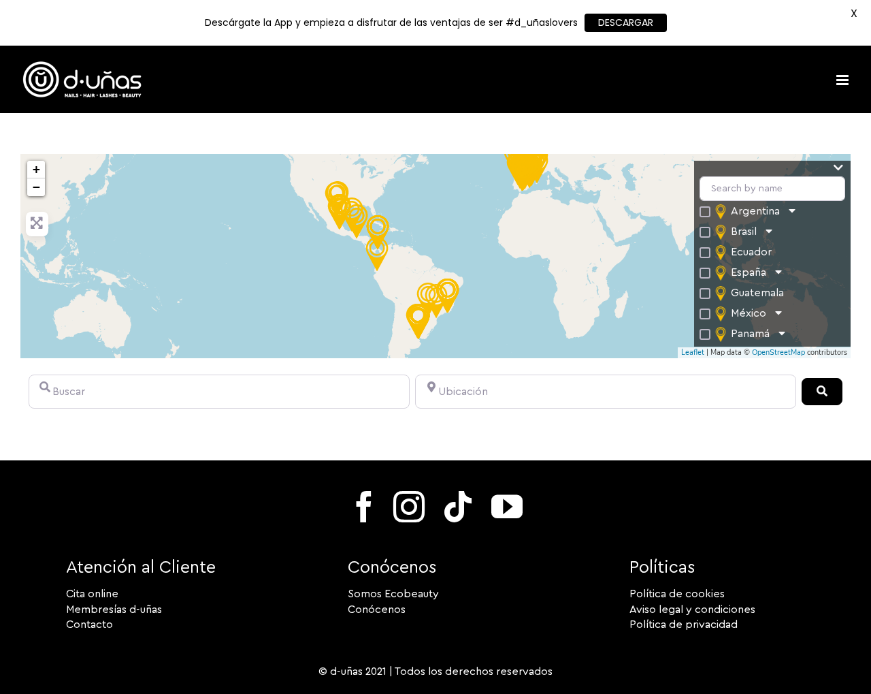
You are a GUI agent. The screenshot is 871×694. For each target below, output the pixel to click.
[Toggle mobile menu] (843, 80)
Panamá (750, 333)
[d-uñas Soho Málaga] (523, 174)
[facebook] (364, 506)
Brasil (744, 231)
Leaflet (692, 352)
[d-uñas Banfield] (418, 322)
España (748, 272)
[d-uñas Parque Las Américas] (357, 221)
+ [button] (36, 169)
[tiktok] (458, 506)
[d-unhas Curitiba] (436, 301)
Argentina (755, 211)
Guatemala (757, 292)
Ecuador (751, 252)
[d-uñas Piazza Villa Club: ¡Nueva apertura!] (377, 254)
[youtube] (507, 506)
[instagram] (409, 506)
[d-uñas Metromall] (378, 232)
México (748, 313)
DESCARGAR (625, 22)
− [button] (36, 187)
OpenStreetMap (778, 352)
